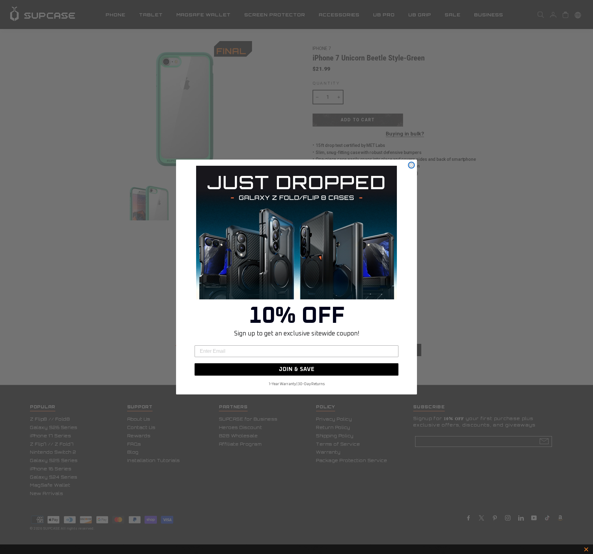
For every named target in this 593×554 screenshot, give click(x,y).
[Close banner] (586, 549)
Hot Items (323, 549)
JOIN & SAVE (296, 369)
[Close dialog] (411, 165)
